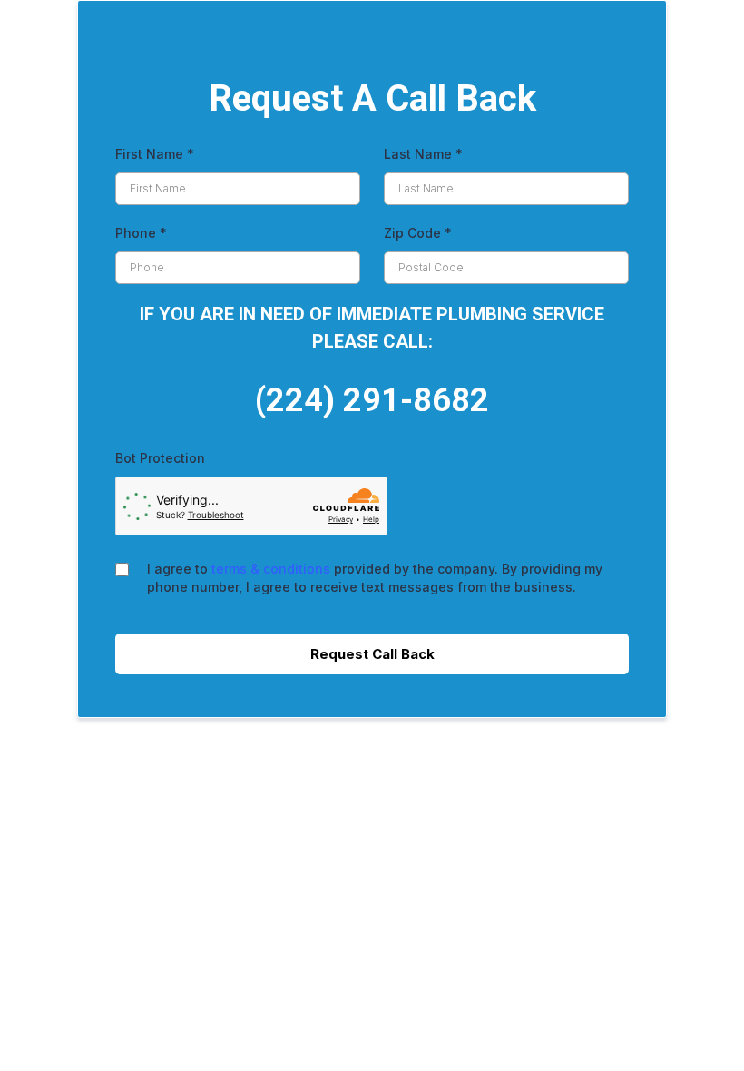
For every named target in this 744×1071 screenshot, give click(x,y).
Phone (141, 233)
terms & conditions (270, 568)
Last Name (423, 154)
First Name (154, 154)
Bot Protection (160, 458)
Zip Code (418, 233)
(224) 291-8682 (372, 400)
